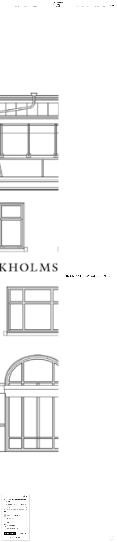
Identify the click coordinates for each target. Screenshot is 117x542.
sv (105, 2)
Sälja (5, 6)
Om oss (97, 6)
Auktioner (17, 6)
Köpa (10, 6)
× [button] (26, 496)
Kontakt (89, 6)
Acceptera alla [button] (10, 533)
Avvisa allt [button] (22, 533)
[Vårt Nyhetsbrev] (112, 537)
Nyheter (104, 6)
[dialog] (15, 517)
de (113, 2)
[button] (15, 537)
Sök (113, 6)
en (108, 2)
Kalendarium (79, 6)
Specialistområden (30, 6)
